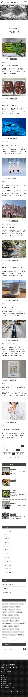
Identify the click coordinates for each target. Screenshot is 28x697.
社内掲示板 (13, 178)
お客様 (16, 632)
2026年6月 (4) (6, 538)
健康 (4, 182)
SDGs (5, 626)
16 (13, 450)
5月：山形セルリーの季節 (10, 65)
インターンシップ (15, 618)
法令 (21, 632)
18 (22, 450)
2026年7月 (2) (6, 534)
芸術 (5, 615)
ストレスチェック (7, 632)
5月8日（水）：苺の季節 (10, 105)
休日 (11, 629)
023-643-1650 (7, 669)
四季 (10, 626)
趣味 (17, 620)
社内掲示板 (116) (7, 592)
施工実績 (5, 679)
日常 (18, 606)
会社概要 (5, 681)
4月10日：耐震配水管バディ (11, 347)
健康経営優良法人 (7, 623)
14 (4, 450)
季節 (18, 609)
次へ (15, 457)
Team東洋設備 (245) (8, 584)
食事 (15, 623)
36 (10, 457)
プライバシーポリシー (8, 687)
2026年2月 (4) (6, 553)
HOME (4, 675)
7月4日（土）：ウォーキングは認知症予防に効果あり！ (17, 472)
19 (5, 453)
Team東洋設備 (14, 58)
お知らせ (11, 609)
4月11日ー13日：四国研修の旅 (12, 267)
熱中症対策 (6, 618)
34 (17, 453)
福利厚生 (19, 612)
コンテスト (13, 634)
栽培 (4, 304)
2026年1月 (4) (6, 557)
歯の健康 (20, 634)
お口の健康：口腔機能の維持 (11, 429)
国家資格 (5, 629)
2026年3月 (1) (6, 550)
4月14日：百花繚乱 (8, 227)
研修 (4, 264)
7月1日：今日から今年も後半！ (17, 483)
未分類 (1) (5, 588)
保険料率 (21, 623)
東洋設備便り (6, 685)
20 (9, 453)
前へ (6, 446)
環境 (14, 224)
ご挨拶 (16, 626)
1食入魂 (5, 62)
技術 (14, 344)
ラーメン (5, 620)
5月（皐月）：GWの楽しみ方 (11, 145)
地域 (11, 615)
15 (9, 450)
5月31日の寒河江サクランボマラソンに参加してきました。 (18, 517)
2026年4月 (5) (6, 546)
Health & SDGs (7, 683)
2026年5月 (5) (6, 542)
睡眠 (4, 637)
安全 (16, 615)
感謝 (5, 612)
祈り (11, 620)
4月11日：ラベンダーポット (11, 307)
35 (22, 453)
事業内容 (5, 677)
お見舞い (5, 634)
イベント (11, 612)
